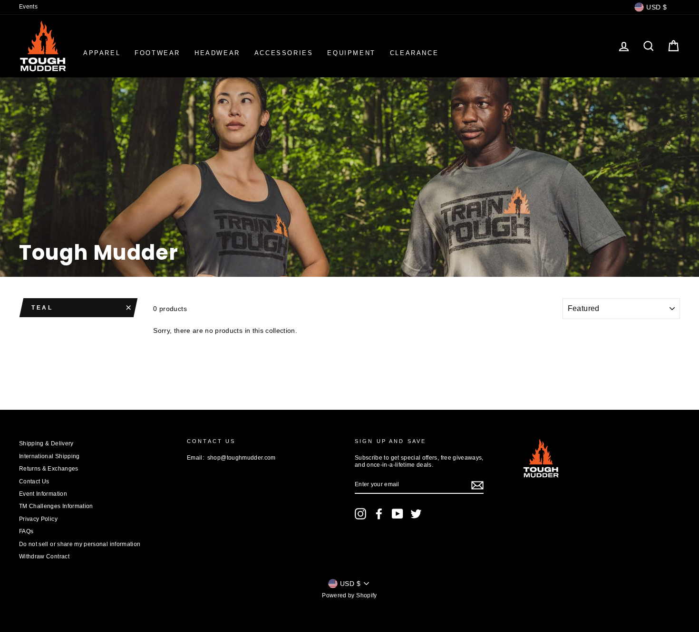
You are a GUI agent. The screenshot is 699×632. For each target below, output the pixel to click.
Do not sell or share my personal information (79, 544)
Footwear (157, 53)
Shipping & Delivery (46, 443)
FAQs (26, 531)
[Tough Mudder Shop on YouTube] (397, 513)
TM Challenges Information (56, 506)
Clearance (414, 53)
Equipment (351, 53)
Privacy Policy (38, 519)
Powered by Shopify (349, 595)
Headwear (217, 53)
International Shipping (49, 456)
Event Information (43, 494)
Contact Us (34, 481)
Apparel (101, 53)
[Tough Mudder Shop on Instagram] (360, 513)
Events (28, 6)
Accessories (283, 53)
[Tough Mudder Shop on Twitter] (416, 513)
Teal (42, 307)
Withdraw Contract (44, 556)
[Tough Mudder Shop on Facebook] (379, 513)
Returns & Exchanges (48, 468)
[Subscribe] (477, 485)
